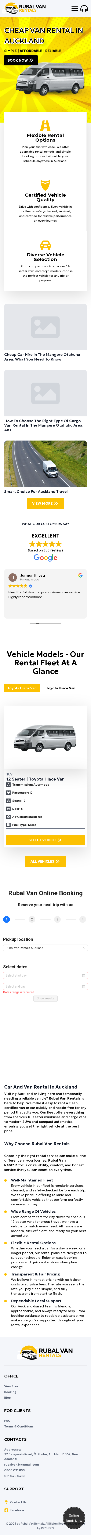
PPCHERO (47, 1528)
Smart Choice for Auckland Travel (36, 491)
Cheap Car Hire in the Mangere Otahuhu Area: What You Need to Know (42, 356)
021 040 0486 (14, 1476)
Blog (7, 1398)
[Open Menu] (75, 8)
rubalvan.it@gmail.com (21, 1464)
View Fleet (11, 1386)
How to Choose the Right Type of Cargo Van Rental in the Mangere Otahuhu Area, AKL (43, 425)
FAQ (7, 1421)
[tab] (22, 688)
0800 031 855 (14, 1470)
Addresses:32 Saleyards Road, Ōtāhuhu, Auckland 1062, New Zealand (41, 1454)
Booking (10, 1392)
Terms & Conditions (18, 1426)
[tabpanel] (45, 776)
